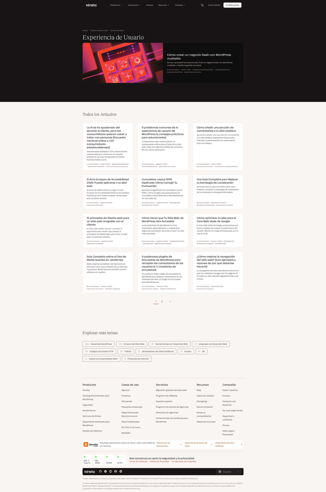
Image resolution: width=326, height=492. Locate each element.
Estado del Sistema (92, 430)
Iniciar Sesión (214, 5)
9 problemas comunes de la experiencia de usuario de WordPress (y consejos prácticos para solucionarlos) (163, 132)
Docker (185, 351)
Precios (86, 390)
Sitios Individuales (130, 421)
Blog (199, 390)
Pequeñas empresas (131, 406)
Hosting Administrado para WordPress (96, 397)
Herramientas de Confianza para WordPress (172, 420)
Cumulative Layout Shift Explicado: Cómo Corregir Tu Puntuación (159, 183)
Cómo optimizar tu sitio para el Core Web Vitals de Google (216, 219)
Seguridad (88, 404)
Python (125, 351)
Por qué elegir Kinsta (232, 410)
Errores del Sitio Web (131, 344)
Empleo (226, 395)
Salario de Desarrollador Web (101, 358)
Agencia (125, 390)
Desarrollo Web (117, 30)
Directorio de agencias (167, 412)
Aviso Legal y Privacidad (228, 432)
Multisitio (125, 432)
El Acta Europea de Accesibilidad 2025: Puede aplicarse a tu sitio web (108, 183)
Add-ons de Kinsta (92, 416)
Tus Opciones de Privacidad (184, 461)
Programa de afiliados (166, 395)
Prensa (225, 425)
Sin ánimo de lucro (130, 427)
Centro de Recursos (99, 30)
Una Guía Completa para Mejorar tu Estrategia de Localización (217, 181)
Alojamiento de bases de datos (196, 444)
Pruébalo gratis (232, 5)
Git (201, 351)
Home (85, 30)
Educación (126, 401)
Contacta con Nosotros (229, 403)
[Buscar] (202, 5)
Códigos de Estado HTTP (99, 351)
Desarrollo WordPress (98, 344)
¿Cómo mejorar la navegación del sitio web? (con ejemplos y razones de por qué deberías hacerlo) (216, 261)
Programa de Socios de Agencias (172, 406)
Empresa (126, 395)
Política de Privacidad (159, 461)
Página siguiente (170, 301)
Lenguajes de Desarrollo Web (211, 344)
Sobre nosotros (230, 390)
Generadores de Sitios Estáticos (156, 351)
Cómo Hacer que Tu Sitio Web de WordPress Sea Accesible (163, 219)
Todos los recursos (206, 421)
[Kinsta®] (91, 5)
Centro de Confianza (138, 461)
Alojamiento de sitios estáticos (224, 444)
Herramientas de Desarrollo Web (169, 344)
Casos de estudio (205, 395)
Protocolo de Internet (136, 358)
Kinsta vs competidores (204, 414)
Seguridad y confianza (228, 418)
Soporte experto (164, 401)
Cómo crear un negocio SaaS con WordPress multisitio (199, 56)
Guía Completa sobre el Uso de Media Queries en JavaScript (106, 258)
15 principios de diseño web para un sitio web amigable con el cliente (108, 221)
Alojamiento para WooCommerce (129, 414)
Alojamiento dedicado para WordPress (96, 423)
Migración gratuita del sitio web (171, 390)
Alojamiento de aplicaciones (163, 444)
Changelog (202, 401)
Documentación (205, 406)
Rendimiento (89, 410)
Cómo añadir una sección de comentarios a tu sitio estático (216, 129)
